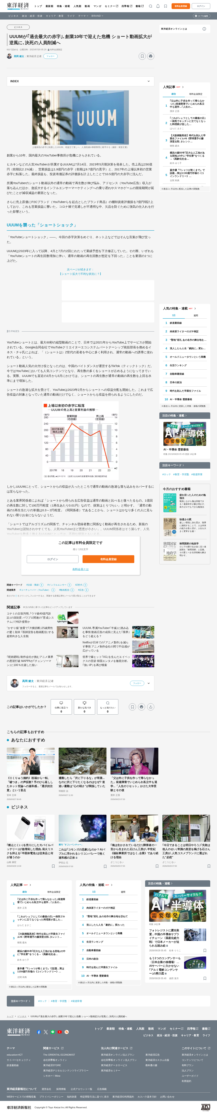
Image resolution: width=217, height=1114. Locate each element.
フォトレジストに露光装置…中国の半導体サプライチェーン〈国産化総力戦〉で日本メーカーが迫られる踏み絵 (164, 938)
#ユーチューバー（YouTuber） (35, 590)
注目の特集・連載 (173, 415)
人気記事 (169, 87)
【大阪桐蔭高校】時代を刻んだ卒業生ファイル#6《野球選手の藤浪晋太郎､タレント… (188, 138)
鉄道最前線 (176, 323)
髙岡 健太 (19, 56)
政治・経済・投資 (32, 16)
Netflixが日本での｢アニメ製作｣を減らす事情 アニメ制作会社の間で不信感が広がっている (106, 646)
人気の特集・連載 (175, 308)
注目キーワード (172, 465)
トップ (38, 6)
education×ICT (15, 1054)
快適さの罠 (186, 519)
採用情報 (61, 1089)
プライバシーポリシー (51, 1096)
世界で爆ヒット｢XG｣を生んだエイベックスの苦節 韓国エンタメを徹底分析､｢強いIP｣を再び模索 (106, 660)
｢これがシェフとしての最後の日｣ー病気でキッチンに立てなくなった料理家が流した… (188, 121)
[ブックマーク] (142, 56)
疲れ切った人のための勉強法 (193, 496)
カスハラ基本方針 (147, 1096)
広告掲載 (102, 1089)
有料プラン (188, 1065)
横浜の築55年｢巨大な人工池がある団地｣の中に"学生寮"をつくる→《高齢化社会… (187, 155)
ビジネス (13, 16)
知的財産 (71, 1096)
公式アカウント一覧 (81, 1089)
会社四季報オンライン (55, 1060)
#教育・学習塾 (181, 474)
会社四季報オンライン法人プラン (119, 1060)
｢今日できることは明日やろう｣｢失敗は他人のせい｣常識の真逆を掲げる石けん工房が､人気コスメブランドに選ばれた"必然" (186, 851)
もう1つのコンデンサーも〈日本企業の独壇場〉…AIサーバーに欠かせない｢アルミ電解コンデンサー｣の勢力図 (165, 966)
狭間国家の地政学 (189, 543)
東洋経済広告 (152, 1054)
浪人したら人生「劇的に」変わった (188, 348)
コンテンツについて (192, 1060)
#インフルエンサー (56, 585)
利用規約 (186, 1081)
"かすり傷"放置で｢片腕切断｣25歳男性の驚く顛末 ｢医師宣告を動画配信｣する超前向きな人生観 (30, 632)
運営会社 (46, 1089)
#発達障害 (196, 474)
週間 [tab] (196, 315)
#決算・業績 (32, 585)
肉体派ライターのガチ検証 (184, 331)
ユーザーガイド (190, 1075)
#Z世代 (78, 585)
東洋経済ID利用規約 (123, 1096)
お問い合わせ (167, 1096)
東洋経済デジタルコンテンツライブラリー (66, 1070)
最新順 (50, 6)
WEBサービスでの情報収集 (21, 1096)
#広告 (81, 590)
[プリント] (150, 56)
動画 (87, 6)
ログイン (201, 6)
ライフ (71, 16)
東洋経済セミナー (110, 1070)
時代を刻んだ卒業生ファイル (185, 390)
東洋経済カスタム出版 (157, 1060)
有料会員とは (80, 569)
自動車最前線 (177, 373)
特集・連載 (63, 6)
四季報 (126, 6)
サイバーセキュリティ (19, 1060)
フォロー (50, 56)
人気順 (78, 6)
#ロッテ (166, 474)
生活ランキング (178, 365)
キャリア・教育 (55, 16)
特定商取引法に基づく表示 (94, 1096)
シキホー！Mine (52, 1075)
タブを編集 (203, 16)
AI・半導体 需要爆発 (181, 399)
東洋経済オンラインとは (174, 29)
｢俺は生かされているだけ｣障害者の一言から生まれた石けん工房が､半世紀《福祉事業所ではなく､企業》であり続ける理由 (134, 851)
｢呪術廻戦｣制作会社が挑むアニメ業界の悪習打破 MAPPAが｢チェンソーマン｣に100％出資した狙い (30, 660)
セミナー (110, 6)
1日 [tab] (173, 315)
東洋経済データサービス (114, 1065)
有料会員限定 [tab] (195, 94)
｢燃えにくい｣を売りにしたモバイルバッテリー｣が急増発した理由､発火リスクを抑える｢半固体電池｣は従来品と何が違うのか (30, 851)
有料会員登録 (181, 6)
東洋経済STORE (52, 1065)
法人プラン (188, 1070)
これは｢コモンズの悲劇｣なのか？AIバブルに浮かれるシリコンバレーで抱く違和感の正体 (82, 853)
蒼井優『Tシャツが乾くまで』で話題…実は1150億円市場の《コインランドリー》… (187, 173)
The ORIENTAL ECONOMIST (59, 1054)
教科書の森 (151, 1065)
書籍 (138, 6)
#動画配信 (64, 590)
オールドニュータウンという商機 (188, 356)
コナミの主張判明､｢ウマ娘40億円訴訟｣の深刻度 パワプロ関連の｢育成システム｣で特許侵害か (30, 617)
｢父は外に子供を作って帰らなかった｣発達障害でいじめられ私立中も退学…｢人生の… (187, 103)
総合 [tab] (174, 94)
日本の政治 (176, 382)
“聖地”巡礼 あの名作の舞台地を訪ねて (188, 339)
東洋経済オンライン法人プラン (117, 1054)
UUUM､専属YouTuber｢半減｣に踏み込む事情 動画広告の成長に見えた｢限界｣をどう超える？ (106, 632)
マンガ (98, 6)
